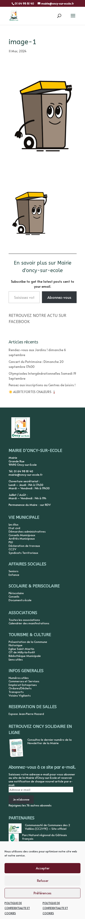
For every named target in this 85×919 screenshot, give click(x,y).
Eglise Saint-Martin (21, 649)
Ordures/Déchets (20, 688)
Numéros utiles (19, 678)
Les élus (13, 524)
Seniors (13, 571)
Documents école (20, 600)
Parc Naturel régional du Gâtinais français (44, 837)
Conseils (14, 596)
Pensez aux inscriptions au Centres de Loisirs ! (42, 385)
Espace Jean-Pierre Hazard (26, 714)
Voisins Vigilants (20, 695)
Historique (15, 645)
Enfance (14, 575)
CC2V (12, 549)
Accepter (42, 868)
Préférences (42, 892)
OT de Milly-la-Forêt (22, 652)
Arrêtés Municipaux (22, 538)
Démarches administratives (27, 531)
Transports (16, 692)
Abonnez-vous (59, 297)
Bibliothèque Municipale (25, 656)
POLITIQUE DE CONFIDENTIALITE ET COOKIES (17, 908)
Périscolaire (16, 593)
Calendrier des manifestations (29, 623)
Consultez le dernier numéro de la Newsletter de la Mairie (49, 741)
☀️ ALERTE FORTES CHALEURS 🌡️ (32, 392)
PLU (11, 542)
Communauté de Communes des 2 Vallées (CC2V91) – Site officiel (47, 827)
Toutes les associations (24, 620)
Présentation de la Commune (28, 642)
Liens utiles (16, 659)
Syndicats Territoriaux (23, 553)
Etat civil (14, 528)
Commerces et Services (24, 681)
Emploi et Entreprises (23, 685)
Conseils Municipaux (22, 535)
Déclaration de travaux (24, 546)
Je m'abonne (21, 799)
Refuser (42, 880)
